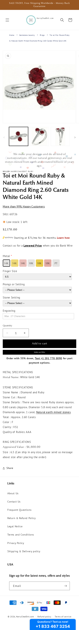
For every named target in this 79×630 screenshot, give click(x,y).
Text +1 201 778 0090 (48, 358)
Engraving (9, 310)
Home (11, 35)
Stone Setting (11, 297)
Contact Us (14, 501)
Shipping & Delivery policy (23, 551)
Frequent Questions (19, 509)
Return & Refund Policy (21, 518)
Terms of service (63, 616)
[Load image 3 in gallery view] (60, 136)
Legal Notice (14, 526)
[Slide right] (75, 137)
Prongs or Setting (14, 284)
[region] (39, 160)
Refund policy (44, 616)
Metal (6, 256)
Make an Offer (39, 352)
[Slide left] (4, 137)
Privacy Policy (15, 543)
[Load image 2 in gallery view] (39, 136)
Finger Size (10, 271)
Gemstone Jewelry (27, 35)
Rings (42, 35)
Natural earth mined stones (53, 412)
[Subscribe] (66, 586)
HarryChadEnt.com (25, 616)
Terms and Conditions (20, 534)
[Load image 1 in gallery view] (18, 136)
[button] (7, 20)
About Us (13, 493)
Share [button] (9, 468)
